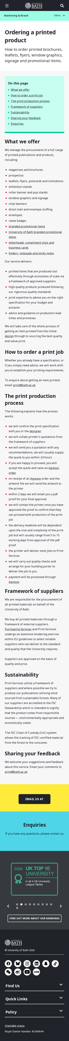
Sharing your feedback (26, 118)
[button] (8, 906)
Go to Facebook (8, 963)
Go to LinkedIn (36, 963)
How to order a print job (27, 95)
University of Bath (34, 5)
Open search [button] (62, 5)
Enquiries (17, 124)
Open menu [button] (7, 5)
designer (35, 431)
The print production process (30, 101)
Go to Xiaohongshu (36, 972)
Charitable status (15, 1025)
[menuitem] (34, 985)
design (9, 336)
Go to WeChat (8, 972)
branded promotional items (27, 226)
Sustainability (20, 112)
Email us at (34, 799)
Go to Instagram (27, 963)
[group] (34, 879)
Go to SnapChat (45, 963)
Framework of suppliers (27, 107)
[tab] (17, 904)
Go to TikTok (55, 963)
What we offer (20, 90)
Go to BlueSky (17, 963)
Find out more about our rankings (34, 918)
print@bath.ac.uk (24, 385)
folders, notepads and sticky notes (31, 253)
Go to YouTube (27, 972)
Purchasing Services (18, 629)
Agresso (35, 479)
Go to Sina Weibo (17, 972)
